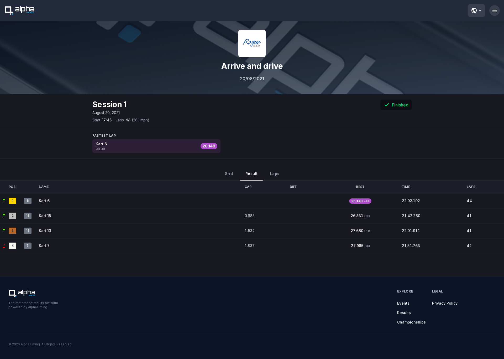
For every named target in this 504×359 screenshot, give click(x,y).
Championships (411, 322)
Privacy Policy (445, 303)
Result (251, 173)
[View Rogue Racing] (252, 43)
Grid (229, 173)
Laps (274, 173)
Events (403, 303)
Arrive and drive (252, 66)
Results (404, 312)
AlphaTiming (30, 344)
